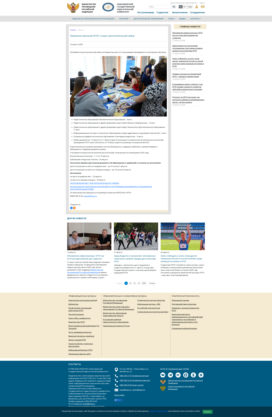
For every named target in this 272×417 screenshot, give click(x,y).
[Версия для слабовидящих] (203, 6)
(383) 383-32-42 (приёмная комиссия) (135, 380)
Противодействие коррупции (184, 304)
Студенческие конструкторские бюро (152, 312)
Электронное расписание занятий (82, 300)
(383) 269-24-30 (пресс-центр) (132, 385)
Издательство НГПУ (76, 322)
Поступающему (145, 12)
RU (181, 7)
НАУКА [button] (171, 19)
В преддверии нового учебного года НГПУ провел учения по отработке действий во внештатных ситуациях (187, 87)
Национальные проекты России (116, 326)
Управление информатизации (184, 328)
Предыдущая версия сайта (79, 354)
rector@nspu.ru (138, 390)
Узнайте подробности (158, 411)
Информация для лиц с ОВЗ (148, 304)
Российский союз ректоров (148, 308)
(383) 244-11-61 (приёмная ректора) (134, 376)
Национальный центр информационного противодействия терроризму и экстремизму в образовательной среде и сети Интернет (187, 319)
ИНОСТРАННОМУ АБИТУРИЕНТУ (183, 3)
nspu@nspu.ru (125, 390)
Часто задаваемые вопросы (80, 332)
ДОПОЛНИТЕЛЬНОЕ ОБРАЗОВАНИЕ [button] (148, 19)
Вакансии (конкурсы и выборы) (81, 336)
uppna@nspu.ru (90, 196)
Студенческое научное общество (151, 300)
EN (184, 7)
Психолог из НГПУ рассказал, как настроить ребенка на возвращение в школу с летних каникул (188, 99)
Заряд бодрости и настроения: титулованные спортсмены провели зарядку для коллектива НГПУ (187, 48)
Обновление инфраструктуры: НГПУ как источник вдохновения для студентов (187, 35)
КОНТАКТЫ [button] (195, 19)
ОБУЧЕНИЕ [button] (123, 19)
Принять (207, 412)
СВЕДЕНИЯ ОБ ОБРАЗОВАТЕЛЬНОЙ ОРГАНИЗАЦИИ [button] (93, 19)
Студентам (162, 12)
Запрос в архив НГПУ (77, 340)
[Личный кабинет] (196, 6)
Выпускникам (179, 12)
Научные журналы (76, 314)
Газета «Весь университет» (79, 318)
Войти (202, 3)
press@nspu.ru (89, 404)
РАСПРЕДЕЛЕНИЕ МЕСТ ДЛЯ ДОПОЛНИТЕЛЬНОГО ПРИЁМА (94, 183)
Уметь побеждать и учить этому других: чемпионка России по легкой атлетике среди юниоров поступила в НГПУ (181, 259)
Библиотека (73, 304)
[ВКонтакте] (71, 208)
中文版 (189, 7)
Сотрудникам (197, 12)
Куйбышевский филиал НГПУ (80, 350)
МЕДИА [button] (182, 19)
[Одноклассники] (74, 208)
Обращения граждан (180, 300)
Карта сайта (119, 395)
